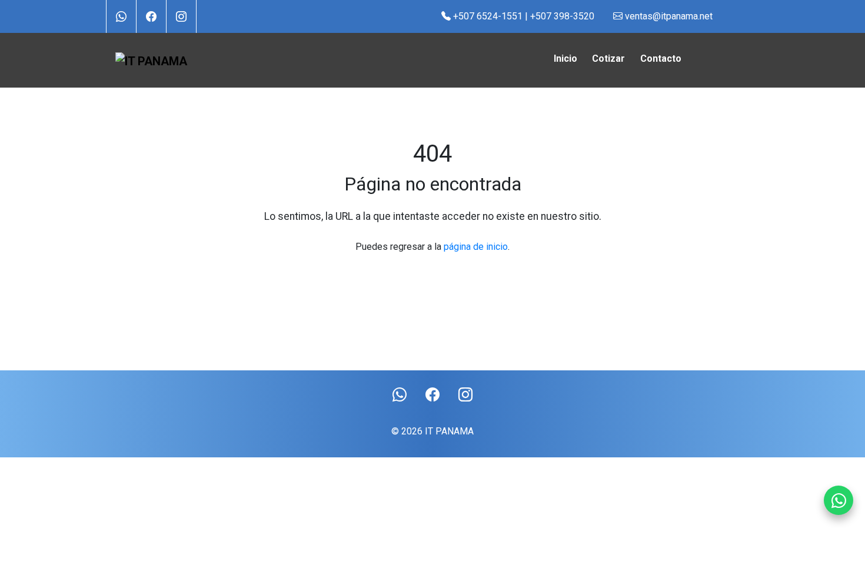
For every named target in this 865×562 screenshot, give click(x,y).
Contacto (660, 58)
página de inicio (476, 246)
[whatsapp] (121, 16)
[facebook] (151, 16)
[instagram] (181, 16)
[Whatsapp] (838, 500)
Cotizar (608, 58)
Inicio (565, 58)
